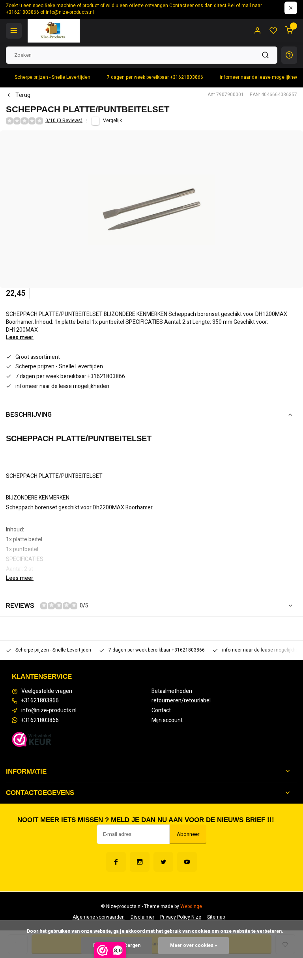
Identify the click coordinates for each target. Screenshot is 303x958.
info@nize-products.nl (49, 711)
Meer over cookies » (193, 945)
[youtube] (187, 862)
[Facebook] (116, 862)
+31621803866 (40, 701)
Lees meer (20, 338)
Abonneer (188, 834)
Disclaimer (142, 917)
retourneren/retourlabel (181, 701)
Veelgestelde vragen (46, 691)
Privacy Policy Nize (180, 917)
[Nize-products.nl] (54, 31)
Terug (22, 95)
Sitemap (216, 917)
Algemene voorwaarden (99, 917)
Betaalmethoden (172, 691)
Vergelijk (112, 120)
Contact (161, 711)
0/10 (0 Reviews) (63, 121)
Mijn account (167, 720)
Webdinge (191, 906)
